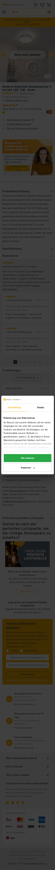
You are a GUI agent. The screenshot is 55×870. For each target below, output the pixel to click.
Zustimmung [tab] (14, 407)
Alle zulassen (27, 458)
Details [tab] (40, 407)
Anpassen (26, 467)
